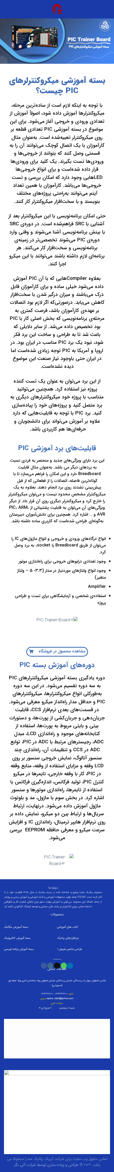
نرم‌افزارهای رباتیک (68, 938)
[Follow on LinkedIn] (70, 966)
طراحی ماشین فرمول (70, 949)
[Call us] (64, 966)
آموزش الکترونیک (14, 938)
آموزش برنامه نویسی (16, 949)
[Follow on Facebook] (44, 966)
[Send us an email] (57, 966)
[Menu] (107, 9)
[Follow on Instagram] (50, 966)
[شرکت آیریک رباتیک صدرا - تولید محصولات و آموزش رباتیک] (57, 9)
